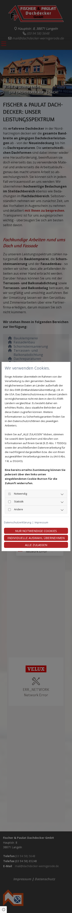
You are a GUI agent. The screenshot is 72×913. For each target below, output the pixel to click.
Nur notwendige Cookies (36, 531)
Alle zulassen (36, 545)
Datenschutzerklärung (17, 522)
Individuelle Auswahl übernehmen (36, 538)
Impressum (41, 522)
